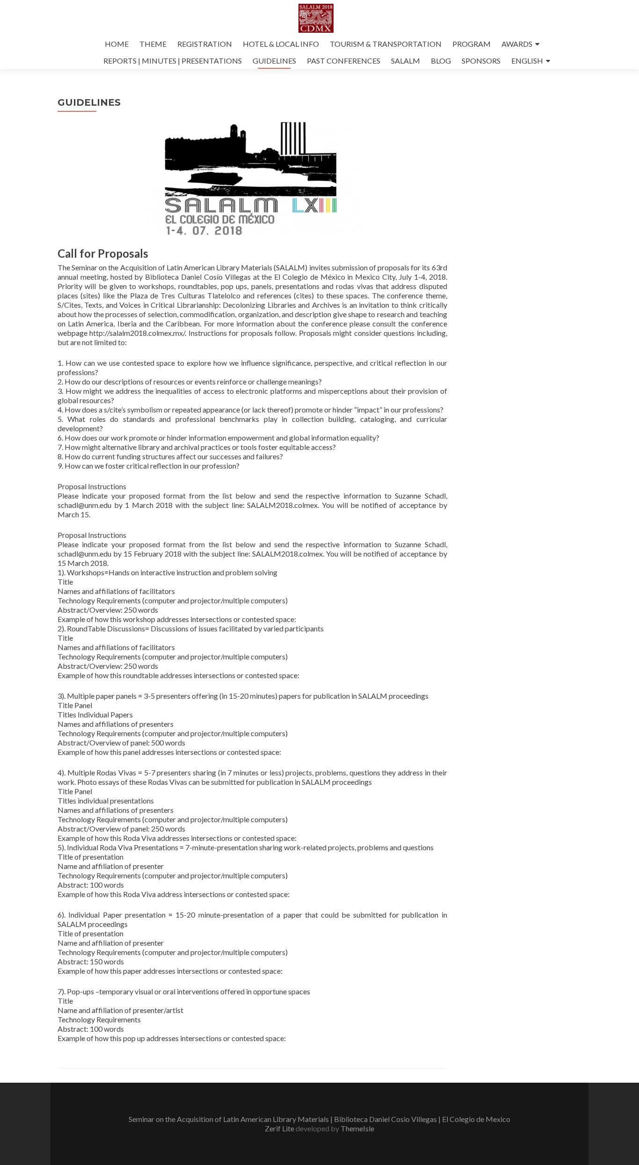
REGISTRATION (204, 43)
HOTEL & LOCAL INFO (281, 43)
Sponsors (481, 60)
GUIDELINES (274, 60)
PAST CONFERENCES (343, 60)
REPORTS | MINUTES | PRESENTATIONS (172, 60)
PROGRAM (471, 43)
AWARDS (516, 43)
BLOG (441, 60)
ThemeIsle (357, 1128)
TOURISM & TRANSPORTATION (386, 43)
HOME (117, 43)
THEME (153, 43)
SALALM (405, 60)
